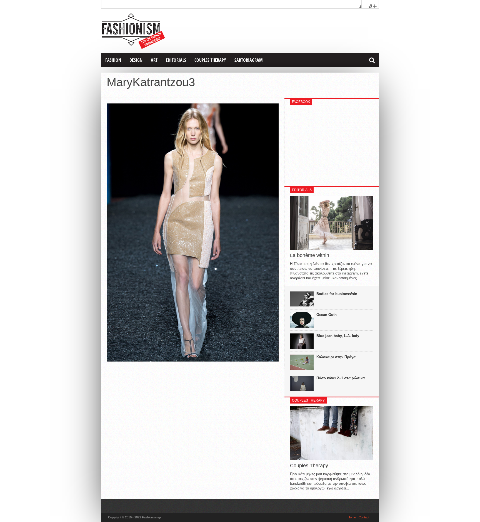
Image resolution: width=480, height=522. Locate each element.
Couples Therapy (210, 60)
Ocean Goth (326, 315)
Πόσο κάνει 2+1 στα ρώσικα (340, 378)
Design (135, 60)
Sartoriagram (248, 60)
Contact (364, 517)
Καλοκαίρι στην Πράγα (336, 357)
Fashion (113, 60)
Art (154, 60)
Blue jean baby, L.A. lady (337, 336)
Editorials (176, 60)
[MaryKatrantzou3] (193, 360)
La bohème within (309, 255)
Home (352, 517)
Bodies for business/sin (336, 294)
